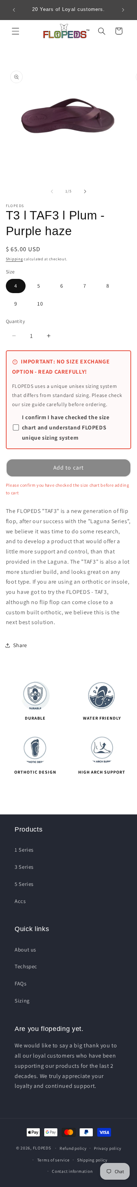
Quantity (15, 321)
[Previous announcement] (14, 10)
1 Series (24, 849)
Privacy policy (107, 1148)
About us (25, 949)
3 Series (24, 866)
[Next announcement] (123, 10)
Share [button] (20, 645)
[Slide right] (85, 191)
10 (40, 303)
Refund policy (73, 1148)
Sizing (22, 1000)
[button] (15, 31)
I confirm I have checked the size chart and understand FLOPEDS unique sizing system (66, 427)
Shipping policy (92, 1160)
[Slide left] (52, 191)
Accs (20, 901)
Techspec (26, 966)
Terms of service (53, 1160)
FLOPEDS (42, 1148)
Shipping (14, 258)
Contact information (72, 1171)
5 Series (24, 883)
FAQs (21, 983)
